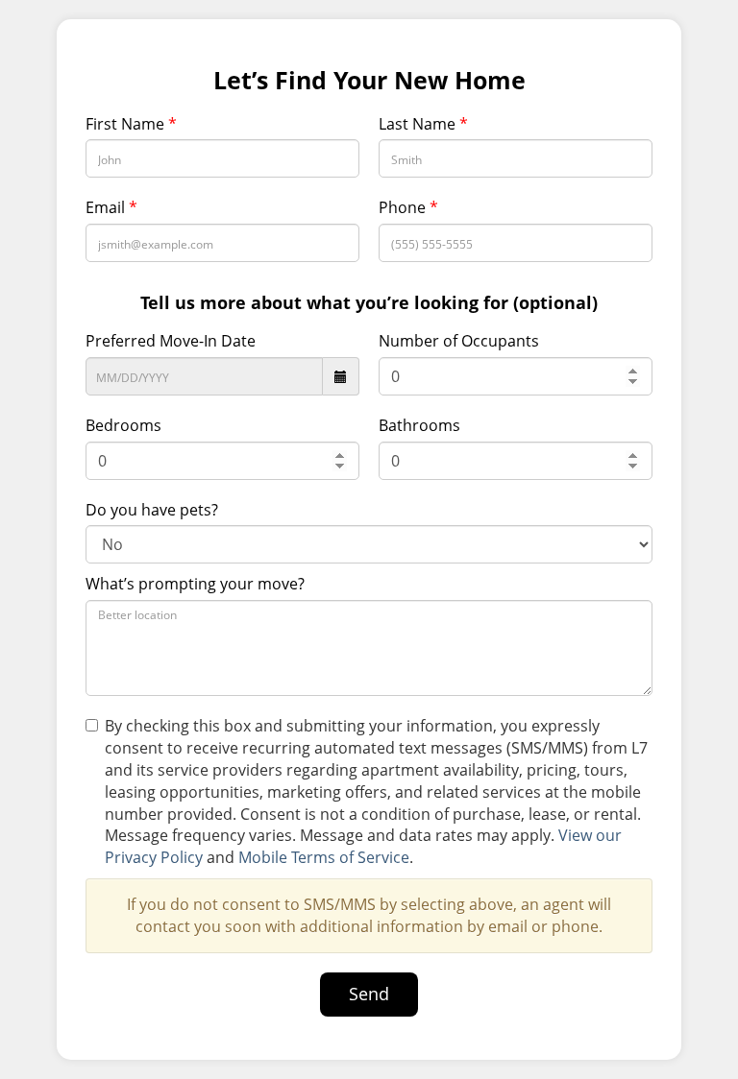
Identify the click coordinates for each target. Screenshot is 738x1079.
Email (111, 207)
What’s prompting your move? (195, 583)
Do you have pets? (152, 509)
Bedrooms (123, 425)
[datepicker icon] (341, 376)
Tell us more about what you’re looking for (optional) (369, 302)
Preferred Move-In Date (171, 340)
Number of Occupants (459, 340)
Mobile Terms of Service (323, 857)
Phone (408, 207)
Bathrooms (419, 425)
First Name (131, 123)
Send (369, 993)
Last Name (423, 123)
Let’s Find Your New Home (369, 80)
